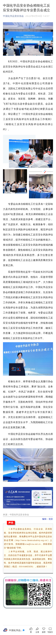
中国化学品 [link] (16, 630)
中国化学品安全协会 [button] (13, 15)
